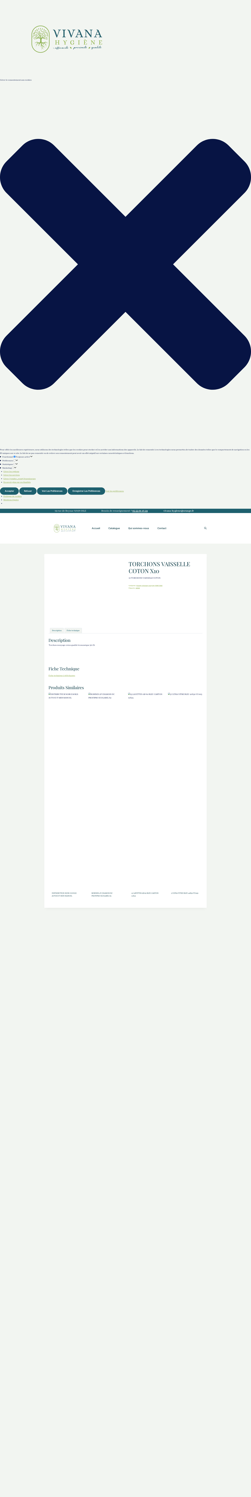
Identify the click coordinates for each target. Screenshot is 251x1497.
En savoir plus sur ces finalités (17, 482)
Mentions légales (11, 500)
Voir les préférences (52, 491)
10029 (138, 588)
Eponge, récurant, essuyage (145, 586)
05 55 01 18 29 (140, 510)
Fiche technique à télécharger (62, 675)
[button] (125, 265)
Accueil (96, 528)
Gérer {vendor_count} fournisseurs (19, 478)
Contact (161, 528)
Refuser (28, 491)
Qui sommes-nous (138, 528)
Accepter (9, 491)
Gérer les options (11, 471)
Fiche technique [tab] (73, 630)
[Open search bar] (205, 528)
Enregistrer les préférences (86, 491)
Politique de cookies (12, 496)
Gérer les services (11, 475)
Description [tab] (57, 630)
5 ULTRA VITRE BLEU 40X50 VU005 (184, 893)
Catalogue (114, 528)
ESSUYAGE (158, 586)
